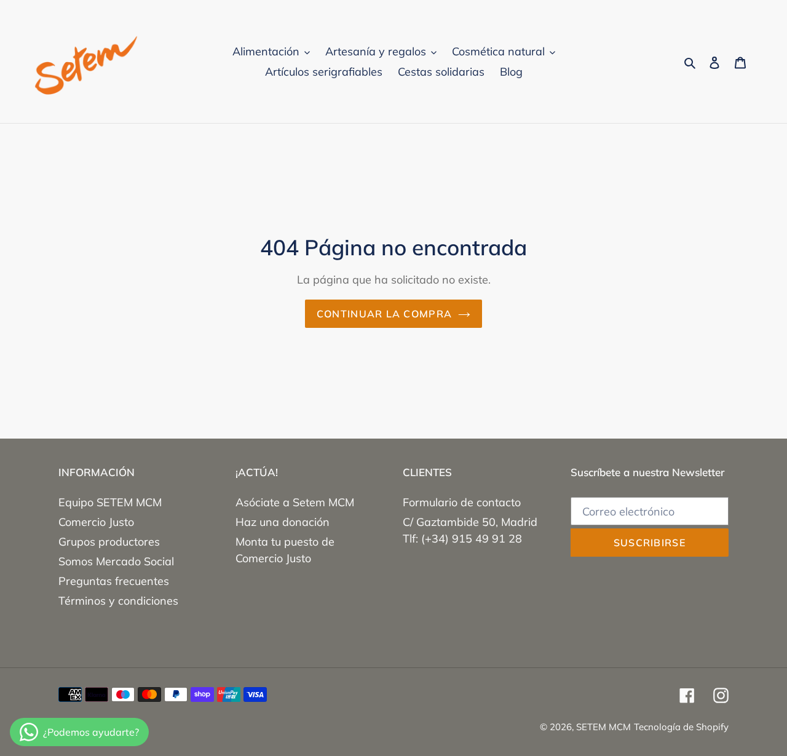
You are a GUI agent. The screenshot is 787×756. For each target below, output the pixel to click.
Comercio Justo (96, 522)
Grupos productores (109, 542)
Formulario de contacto (462, 502)
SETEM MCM (603, 727)
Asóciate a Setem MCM (294, 502)
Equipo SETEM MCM (110, 502)
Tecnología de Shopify (681, 727)
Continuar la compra (384, 314)
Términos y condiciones (118, 601)
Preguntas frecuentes (113, 581)
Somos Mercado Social (116, 561)
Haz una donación (282, 522)
